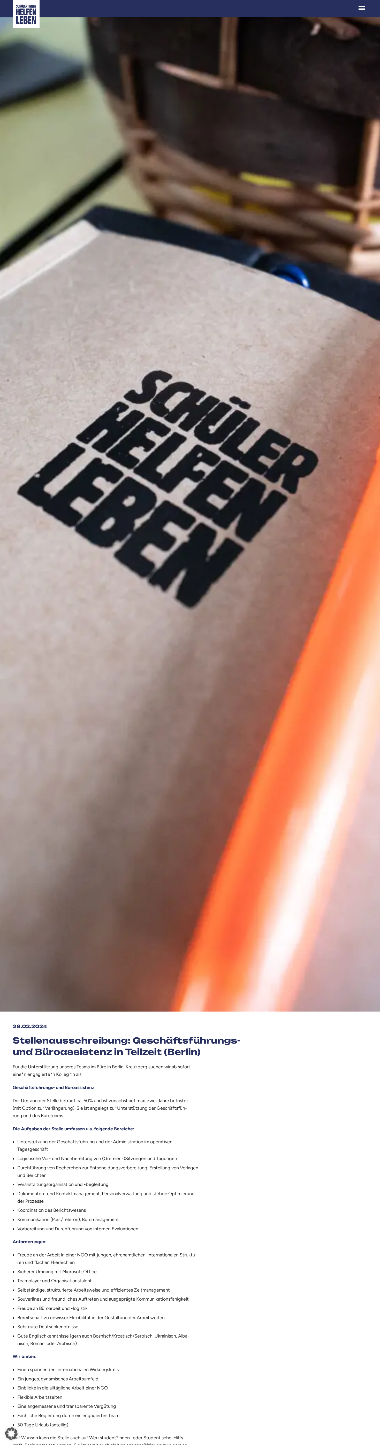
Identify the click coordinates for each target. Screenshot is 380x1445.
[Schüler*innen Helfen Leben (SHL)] (26, 14)
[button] (11, 1433)
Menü (361, 5)
